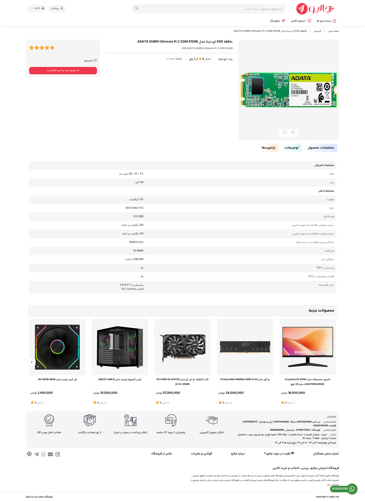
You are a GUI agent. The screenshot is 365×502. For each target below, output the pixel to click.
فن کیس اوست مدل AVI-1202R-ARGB (57, 380)
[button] (333, 362)
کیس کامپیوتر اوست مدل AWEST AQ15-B (119, 380)
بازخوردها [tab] (268, 148)
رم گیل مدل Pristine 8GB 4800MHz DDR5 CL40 (245, 380)
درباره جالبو (238, 454)
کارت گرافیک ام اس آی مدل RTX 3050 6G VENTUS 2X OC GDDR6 (183, 382)
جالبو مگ (275, 21)
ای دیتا (223, 59)
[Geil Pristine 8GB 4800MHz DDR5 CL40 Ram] (245, 347)
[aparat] (29, 455)
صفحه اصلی (333, 31)
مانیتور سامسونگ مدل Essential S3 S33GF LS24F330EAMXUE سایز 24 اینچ (307, 382)
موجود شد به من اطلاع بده (62, 71)
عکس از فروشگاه (161, 454)
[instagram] (57, 455)
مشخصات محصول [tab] (321, 148)
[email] (50, 455)
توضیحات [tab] (291, 148)
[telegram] (36, 455)
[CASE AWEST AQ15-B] (120, 347)
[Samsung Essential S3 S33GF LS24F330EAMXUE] (307, 347)
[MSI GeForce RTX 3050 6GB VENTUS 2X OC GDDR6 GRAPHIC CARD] (182, 347)
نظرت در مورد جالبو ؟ (277, 454)
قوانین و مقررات (201, 454)
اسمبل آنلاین (298, 21)
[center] (137, 8)
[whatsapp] (43, 455)
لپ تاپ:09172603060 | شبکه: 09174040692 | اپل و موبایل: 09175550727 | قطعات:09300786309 (289, 424)
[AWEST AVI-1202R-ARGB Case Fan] (57, 347)
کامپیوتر (317, 31)
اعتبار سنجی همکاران (326, 454)
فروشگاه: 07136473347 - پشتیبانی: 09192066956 (295, 430)
